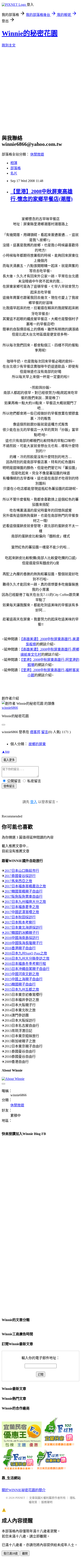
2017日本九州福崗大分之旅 (25, 902)
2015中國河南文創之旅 (22, 974)
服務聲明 (46, 1502)
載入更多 (9, 760)
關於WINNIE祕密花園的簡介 (24, 1490)
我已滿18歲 (10, 1553)
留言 (44, 732)
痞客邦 (35, 732)
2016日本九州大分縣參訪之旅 (27, 958)
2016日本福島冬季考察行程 (25, 963)
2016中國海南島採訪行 (22, 938)
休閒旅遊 (37, 154)
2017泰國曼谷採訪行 (20, 876)
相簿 (13, 163)
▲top (6, 751)
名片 (13, 173)
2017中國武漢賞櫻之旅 (22, 912)
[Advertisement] (40, 92)
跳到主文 (9, 45)
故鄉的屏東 (37, 744)
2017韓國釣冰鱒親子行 (22, 932)
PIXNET (20, 1497)
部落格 (15, 168)
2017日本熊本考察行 (20, 922)
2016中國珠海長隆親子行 (24, 943)
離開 (25, 1553)
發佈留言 (9, 786)
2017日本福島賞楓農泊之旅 (25, 886)
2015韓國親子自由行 (20, 984)
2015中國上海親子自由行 (24, 979)
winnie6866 (10, 707)
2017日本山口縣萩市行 (22, 871)
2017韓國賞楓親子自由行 (24, 891)
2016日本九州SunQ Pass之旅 (26, 953)
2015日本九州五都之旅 (22, 989)
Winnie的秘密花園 (30, 33)
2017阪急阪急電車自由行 (24, 896)
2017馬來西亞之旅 (18, 881)
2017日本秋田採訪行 (20, 917)
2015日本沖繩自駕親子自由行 (27, 969)
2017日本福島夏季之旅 (22, 907)
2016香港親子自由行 (20, 948)
